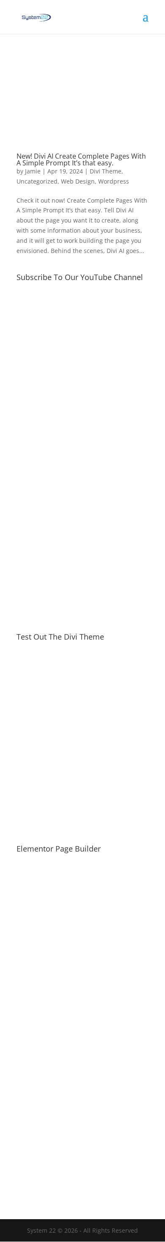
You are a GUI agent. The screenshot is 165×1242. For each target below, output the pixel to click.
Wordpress (113, 181)
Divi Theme (105, 171)
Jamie (33, 171)
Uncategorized (37, 181)
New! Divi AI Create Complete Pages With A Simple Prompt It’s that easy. (81, 159)
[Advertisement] (82, 527)
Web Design (78, 181)
